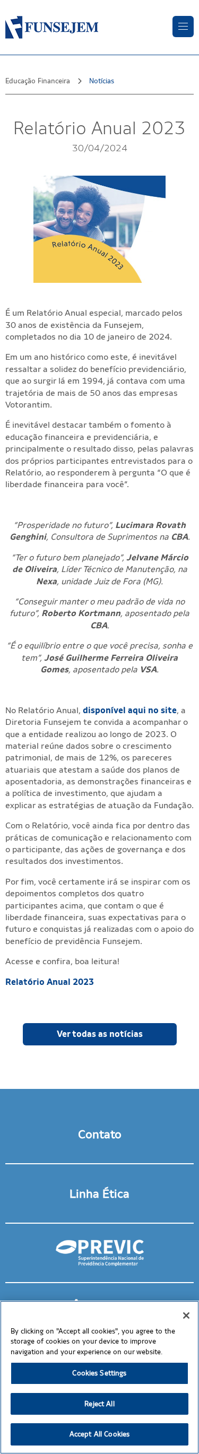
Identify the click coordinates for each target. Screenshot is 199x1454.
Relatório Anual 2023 (49, 982)
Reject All (99, 1404)
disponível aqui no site (130, 710)
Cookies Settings (99, 1373)
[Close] (186, 1315)
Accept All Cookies (99, 1434)
